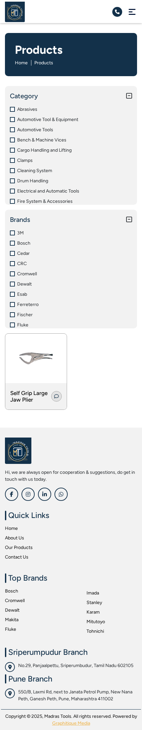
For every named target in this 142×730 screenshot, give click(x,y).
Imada (93, 593)
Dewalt (12, 610)
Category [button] (24, 96)
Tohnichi (95, 631)
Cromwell (15, 600)
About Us (14, 538)
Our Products (19, 547)
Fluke (10, 629)
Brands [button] (20, 220)
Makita (11, 620)
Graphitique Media (71, 723)
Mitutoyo (96, 621)
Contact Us (16, 557)
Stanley (94, 602)
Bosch (11, 591)
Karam (93, 612)
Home (21, 63)
